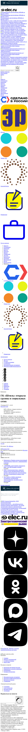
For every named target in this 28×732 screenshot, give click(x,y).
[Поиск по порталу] (1, 76)
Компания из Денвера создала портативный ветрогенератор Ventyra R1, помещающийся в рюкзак (15, 462)
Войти (2, 74)
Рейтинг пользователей (10, 659)
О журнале (6, 686)
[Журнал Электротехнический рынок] (14, 525)
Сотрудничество (8, 688)
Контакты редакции (9, 680)
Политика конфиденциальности (12, 366)
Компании (6, 248)
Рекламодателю (8, 689)
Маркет (6, 252)
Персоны (6, 251)
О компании (7, 363)
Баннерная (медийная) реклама (12, 667)
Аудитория (6, 690)
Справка (6, 658)
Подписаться (19, 697)
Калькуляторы (7, 262)
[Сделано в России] (14, 102)
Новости (6, 245)
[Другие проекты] (1, 104)
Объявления (7, 254)
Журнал (6, 361)
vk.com (2, 443)
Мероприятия (7, 259)
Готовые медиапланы (9, 671)
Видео (5, 261)
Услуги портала (8, 359)
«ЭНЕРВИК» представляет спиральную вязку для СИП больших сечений (14, 466)
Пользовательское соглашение (12, 365)
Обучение (6, 258)
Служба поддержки (9, 362)
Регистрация (4, 73)
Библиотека (7, 257)
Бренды (6, 250)
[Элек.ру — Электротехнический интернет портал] (8, 11)
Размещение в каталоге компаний (13, 669)
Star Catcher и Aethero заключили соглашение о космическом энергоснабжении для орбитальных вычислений (13, 479)
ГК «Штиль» (10, 446)
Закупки (6, 255)
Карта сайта (7, 662)
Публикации (7, 247)
